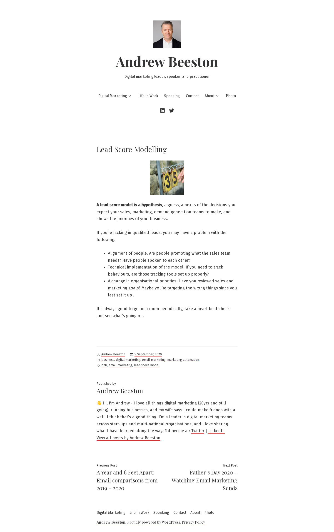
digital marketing (128, 360)
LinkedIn (216, 430)
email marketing (154, 360)
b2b (104, 365)
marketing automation (183, 360)
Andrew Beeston (167, 61)
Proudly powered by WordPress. (154, 522)
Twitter (197, 430)
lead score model (147, 365)
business (107, 360)
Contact (192, 96)
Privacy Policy (193, 522)
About (209, 96)
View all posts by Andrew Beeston (128, 437)
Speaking (172, 96)
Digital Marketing (112, 96)
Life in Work (148, 96)
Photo (231, 96)
